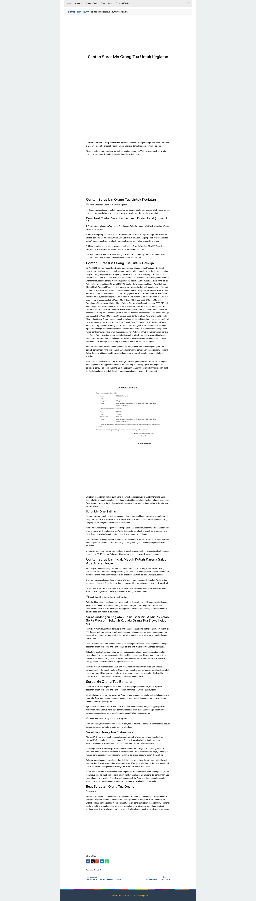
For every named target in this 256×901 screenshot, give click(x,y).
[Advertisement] (128, 36)
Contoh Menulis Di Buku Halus (158, 878)
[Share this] (88, 861)
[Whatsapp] (107, 861)
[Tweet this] (93, 861)
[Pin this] (97, 861)
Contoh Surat (99, 870)
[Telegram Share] (102, 861)
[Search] (188, 3)
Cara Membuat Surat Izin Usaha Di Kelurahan (103, 878)
